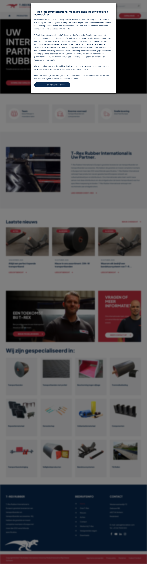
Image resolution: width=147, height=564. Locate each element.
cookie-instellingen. (62, 78)
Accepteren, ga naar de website (52, 85)
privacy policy (82, 69)
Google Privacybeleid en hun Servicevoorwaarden (62, 41)
